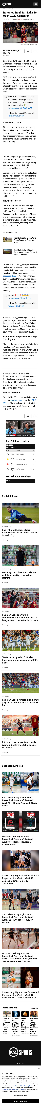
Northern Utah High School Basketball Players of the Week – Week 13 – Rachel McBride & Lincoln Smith (19, 840)
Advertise (20, 1063)
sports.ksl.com (16, 400)
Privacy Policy (28, 1086)
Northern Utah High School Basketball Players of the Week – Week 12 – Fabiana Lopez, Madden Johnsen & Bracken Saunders (19, 957)
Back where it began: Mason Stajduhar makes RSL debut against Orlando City (20, 533)
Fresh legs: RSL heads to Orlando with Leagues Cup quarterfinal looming (19, 575)
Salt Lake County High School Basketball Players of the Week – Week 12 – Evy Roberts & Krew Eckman (19, 918)
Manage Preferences (20, 1095)
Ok (39, 1068)
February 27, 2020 (16, 306)
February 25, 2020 (16, 116)
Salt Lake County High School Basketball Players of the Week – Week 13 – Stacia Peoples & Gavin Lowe (19, 801)
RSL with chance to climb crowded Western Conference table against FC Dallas (19, 745)
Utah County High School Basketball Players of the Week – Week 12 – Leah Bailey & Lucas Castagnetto (20, 995)
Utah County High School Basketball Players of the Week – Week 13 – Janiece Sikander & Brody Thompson (20, 879)
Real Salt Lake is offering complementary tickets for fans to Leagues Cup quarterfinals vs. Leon (20, 618)
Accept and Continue (20, 1101)
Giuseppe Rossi (9, 276)
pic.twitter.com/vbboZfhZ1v (19, 298)
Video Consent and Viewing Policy (13, 1089)
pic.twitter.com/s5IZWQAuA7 (20, 108)
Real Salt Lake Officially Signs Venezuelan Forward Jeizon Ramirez (25, 252)
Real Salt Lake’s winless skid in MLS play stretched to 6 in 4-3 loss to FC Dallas (20, 702)
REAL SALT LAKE (8, 9)
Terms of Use (19, 1086)
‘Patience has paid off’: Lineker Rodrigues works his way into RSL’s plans (20, 660)
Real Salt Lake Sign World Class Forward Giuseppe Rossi (25, 240)
